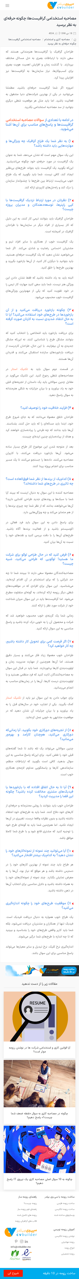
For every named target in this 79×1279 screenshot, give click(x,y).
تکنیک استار (19, 369)
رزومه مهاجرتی (68, 1242)
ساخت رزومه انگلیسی (64, 1209)
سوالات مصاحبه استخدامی (25, 120)
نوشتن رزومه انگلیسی (64, 1236)
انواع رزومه (69, 1248)
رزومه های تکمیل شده (27, 1215)
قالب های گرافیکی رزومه (26, 1221)
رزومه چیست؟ (30, 1203)
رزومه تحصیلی (67, 1254)
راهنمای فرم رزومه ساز (27, 1209)
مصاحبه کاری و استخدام (57, 39)
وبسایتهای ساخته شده (64, 1215)
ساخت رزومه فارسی (65, 1203)
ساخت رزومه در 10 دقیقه (59, 1273)
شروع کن (13, 1273)
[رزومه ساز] (60, 5)
